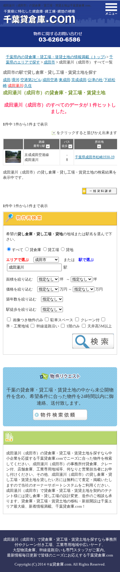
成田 (6, 80)
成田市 (49, 62)
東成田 (64, 80)
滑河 (15, 80)
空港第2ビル (30, 80)
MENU (111, 9)
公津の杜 (95, 80)
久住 (28, 85)
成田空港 (50, 80)
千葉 (49, 564)
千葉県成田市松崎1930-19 (94, 157)
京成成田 (79, 80)
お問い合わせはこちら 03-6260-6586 (60, 37)
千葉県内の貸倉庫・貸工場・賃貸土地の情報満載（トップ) (55, 57)
